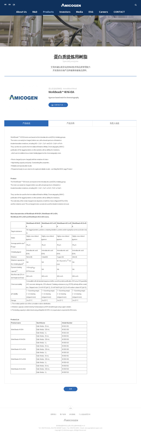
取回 (136, 5)
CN (14, 5)
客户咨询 (63, 414)
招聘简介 (53, 414)
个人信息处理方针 (84, 414)
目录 (70, 389)
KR (5, 5)
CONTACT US (58, 105)
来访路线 (72, 414)
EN (10, 5)
